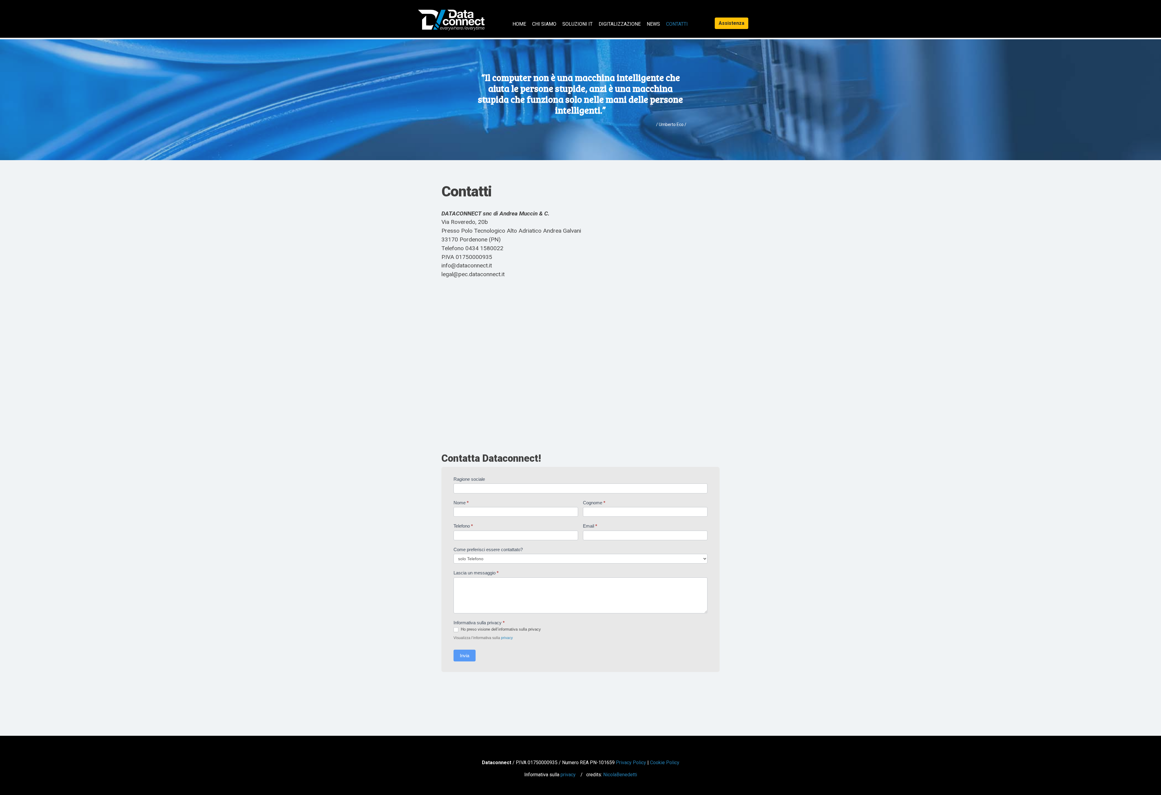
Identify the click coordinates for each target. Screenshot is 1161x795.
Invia (464, 655)
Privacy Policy (631, 762)
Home (519, 24)
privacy (507, 638)
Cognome (594, 502)
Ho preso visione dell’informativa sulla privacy (500, 629)
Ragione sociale (469, 479)
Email (590, 525)
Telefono (463, 525)
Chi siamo (544, 24)
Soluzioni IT (577, 24)
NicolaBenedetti (620, 774)
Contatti (677, 24)
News (653, 24)
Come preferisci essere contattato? (488, 549)
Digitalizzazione (620, 24)
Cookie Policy (664, 762)
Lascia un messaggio (476, 572)
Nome (461, 502)
